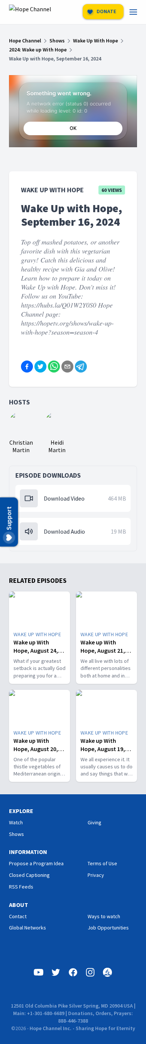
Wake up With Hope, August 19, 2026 (102, 749)
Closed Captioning (29, 875)
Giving (94, 822)
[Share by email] (67, 367)
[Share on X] (40, 367)
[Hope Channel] (30, 12)
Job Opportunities (108, 927)
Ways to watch (104, 916)
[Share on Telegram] (81, 367)
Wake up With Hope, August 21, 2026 (102, 650)
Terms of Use (102, 863)
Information (28, 851)
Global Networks (27, 927)
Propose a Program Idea (36, 863)
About (18, 904)
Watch (16, 822)
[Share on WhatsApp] (54, 367)
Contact (18, 916)
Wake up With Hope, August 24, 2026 (35, 650)
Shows (16, 834)
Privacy (96, 875)
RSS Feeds (21, 886)
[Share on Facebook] (27, 367)
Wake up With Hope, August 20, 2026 (35, 749)
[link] (138, 12)
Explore (21, 811)
